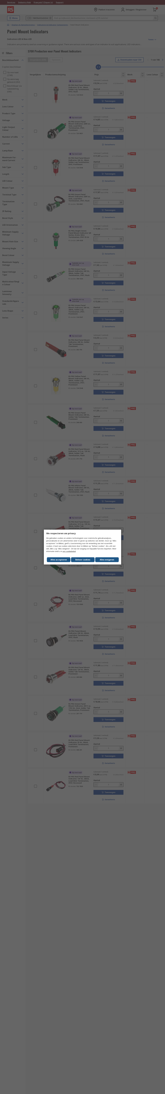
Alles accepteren (58, 559)
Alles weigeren (107, 559)
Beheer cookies (82, 559)
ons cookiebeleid (69, 551)
